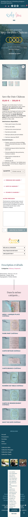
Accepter (14, 510)
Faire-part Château (10, 333)
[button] (23, 66)
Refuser (14, 513)
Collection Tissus (6, 454)
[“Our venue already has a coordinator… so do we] (23, 462)
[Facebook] (15, 6)
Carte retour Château (11, 351)
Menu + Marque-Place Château (11, 315)
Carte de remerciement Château (11, 404)
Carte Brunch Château (11, 368)
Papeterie (14, 48)
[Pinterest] (18, 6)
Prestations (5, 437)
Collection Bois (5, 447)
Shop (3, 441)
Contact (3, 443)
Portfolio (4, 439)
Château (20, 48)
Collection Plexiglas (7, 449)
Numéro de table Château (12, 386)
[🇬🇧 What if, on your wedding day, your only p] (5, 462)
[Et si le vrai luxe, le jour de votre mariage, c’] (14, 462)
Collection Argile (6, 452)
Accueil (10, 46)
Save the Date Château (11, 422)
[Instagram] (12, 6)
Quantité (6, 171)
